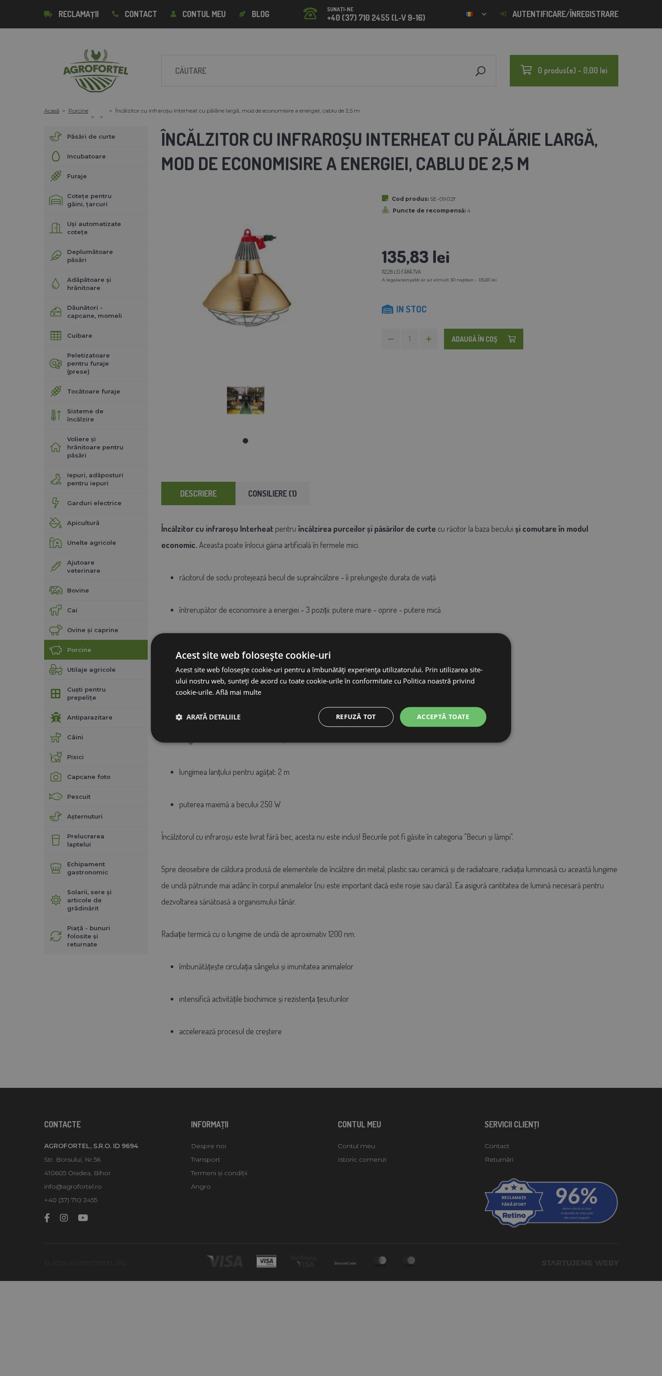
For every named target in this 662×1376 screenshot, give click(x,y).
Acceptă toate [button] (443, 716)
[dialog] (331, 687)
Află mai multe (238, 692)
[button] (208, 717)
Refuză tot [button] (356, 716)
